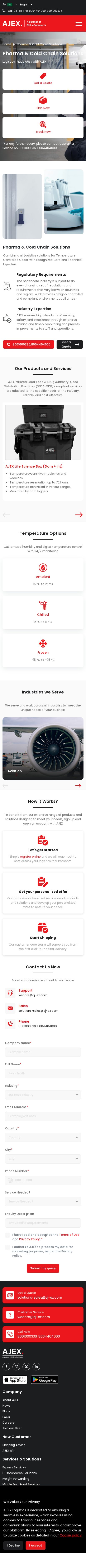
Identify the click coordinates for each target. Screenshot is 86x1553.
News (6, 1405)
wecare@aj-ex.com (33, 995)
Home (7, 44)
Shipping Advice (14, 1445)
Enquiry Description (19, 1214)
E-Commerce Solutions (20, 1473)
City (8, 1150)
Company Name (18, 1043)
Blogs (6, 1411)
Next (77, 514)
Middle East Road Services (21, 1484)
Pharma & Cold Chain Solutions (39, 44)
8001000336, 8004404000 (38, 148)
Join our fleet (12, 1428)
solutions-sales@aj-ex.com (38, 1011)
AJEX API (8, 1451)
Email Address (16, 1107)
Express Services (14, 1467)
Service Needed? (17, 1192)
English (24, 4)
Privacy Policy (29, 1239)
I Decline (13, 1545)
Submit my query (43, 1268)
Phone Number (17, 1171)
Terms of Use (69, 1235)
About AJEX (11, 1400)
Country (12, 1128)
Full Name (13, 1064)
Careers (8, 1422)
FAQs (6, 1417)
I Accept (35, 1545)
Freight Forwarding (16, 1479)
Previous (5, 514)
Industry (12, 1086)
